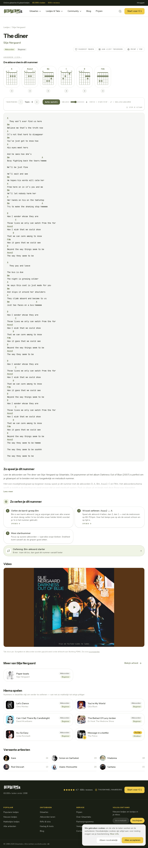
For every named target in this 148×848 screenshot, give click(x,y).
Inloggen (141, 2)
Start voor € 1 (134, 11)
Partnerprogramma (85, 821)
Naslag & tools (47, 826)
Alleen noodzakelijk (108, 840)
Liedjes (6, 27)
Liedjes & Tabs (53, 11)
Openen (14, 524)
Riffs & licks (45, 821)
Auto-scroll (51, 102)
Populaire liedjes (11, 812)
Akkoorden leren (47, 817)
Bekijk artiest (131, 663)
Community (73, 11)
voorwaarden (94, 652)
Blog (88, 11)
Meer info (114, 834)
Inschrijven (137, 820)
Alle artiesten (9, 826)
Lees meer (8, 491)
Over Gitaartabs (83, 817)
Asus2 (10, 226)
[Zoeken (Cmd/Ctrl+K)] (120, 11)
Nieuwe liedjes (10, 817)
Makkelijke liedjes (11, 821)
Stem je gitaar (135, 107)
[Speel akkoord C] (66, 91)
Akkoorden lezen (12, 57)
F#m (9, 239)
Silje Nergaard (18, 27)
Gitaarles (33, 11)
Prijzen (99, 11)
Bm (8, 124)
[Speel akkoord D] (85, 91)
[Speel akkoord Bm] (48, 91)
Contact (80, 831)
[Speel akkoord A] (12, 91)
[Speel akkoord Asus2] (30, 91)
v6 (48, 844)
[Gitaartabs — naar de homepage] (13, 11)
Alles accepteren (132, 840)
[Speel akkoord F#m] (103, 91)
